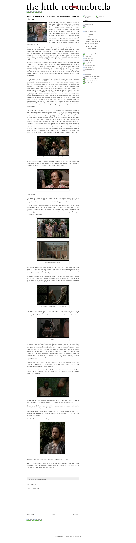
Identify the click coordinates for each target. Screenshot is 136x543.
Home (53, 514)
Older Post (75, 514)
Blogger (78, 536)
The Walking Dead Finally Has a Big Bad (57, 459)
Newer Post (30, 514)
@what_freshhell (49, 467)
